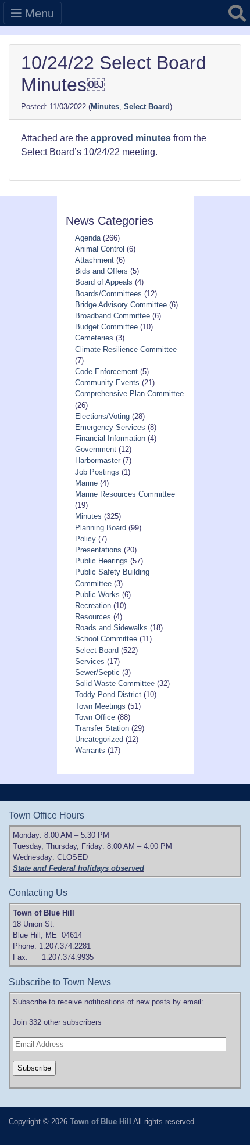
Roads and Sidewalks (111, 627)
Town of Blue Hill (100, 1121)
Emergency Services (110, 427)
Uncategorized (99, 739)
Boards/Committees (108, 293)
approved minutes (132, 138)
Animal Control (99, 249)
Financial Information (110, 438)
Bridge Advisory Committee (121, 304)
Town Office (95, 717)
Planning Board (100, 527)
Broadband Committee (112, 315)
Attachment (94, 260)
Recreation (93, 605)
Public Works (97, 594)
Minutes (105, 106)
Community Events (107, 382)
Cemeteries (94, 337)
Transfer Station (102, 728)
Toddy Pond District (108, 694)
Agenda (88, 238)
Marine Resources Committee (125, 494)
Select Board (147, 106)
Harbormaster (97, 460)
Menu (38, 13)
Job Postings (97, 472)
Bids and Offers (101, 271)
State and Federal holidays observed (78, 868)
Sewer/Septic (97, 672)
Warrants (90, 750)
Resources (93, 616)
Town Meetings (100, 706)
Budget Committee (106, 326)
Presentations (98, 549)
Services (90, 661)
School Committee (106, 638)
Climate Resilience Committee (126, 349)
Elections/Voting (102, 416)
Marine (86, 483)
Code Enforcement (106, 371)
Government (95, 449)
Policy (85, 538)
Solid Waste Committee (115, 683)
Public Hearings (101, 561)
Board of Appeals (104, 282)
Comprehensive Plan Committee (129, 393)
